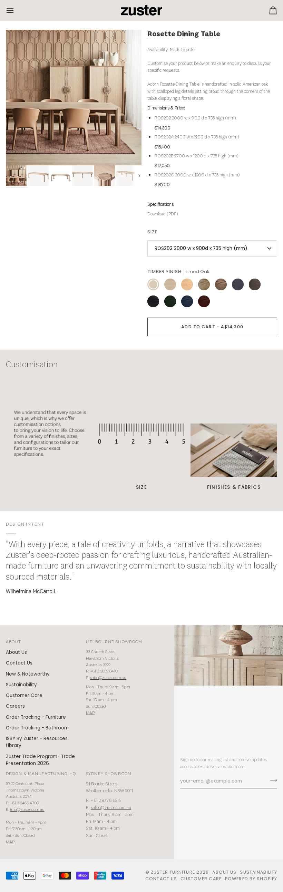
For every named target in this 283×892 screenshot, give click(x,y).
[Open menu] (16, 10)
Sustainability (21, 684)
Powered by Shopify (251, 879)
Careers (15, 706)
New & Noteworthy (28, 674)
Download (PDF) (162, 214)
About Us (16, 652)
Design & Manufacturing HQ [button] (41, 774)
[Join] (271, 780)
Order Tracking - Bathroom (37, 728)
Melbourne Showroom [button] (114, 642)
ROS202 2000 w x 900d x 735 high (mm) (201, 248)
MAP (90, 713)
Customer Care (24, 695)
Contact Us (19, 663)
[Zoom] (74, 97)
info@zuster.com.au (27, 809)
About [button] (13, 642)
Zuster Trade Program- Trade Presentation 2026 (40, 760)
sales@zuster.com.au (108, 678)
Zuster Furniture (173, 872)
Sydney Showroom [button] (108, 774)
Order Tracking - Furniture (36, 717)
